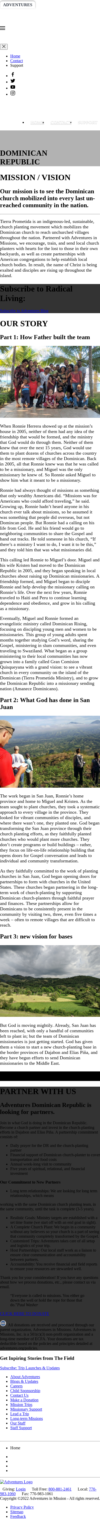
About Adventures (25, 1377)
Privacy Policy (22, 1507)
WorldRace (53, 5)
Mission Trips (21, 1404)
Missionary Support (26, 1409)
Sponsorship (52, 13)
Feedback (18, 1516)
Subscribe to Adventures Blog (24, 311)
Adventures (17, 5)
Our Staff (17, 1423)
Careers (16, 1386)
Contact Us (19, 1395)
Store (33, 22)
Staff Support (21, 1428)
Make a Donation (24, 1400)
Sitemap (16, 1512)
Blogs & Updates (24, 1381)
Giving (10, 22)
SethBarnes (17, 13)
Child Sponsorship (25, 1390)
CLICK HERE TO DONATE (24, 1313)
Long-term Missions (26, 1418)
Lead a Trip (19, 1414)
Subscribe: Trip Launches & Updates (30, 1368)
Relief (82, 13)
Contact (16, 61)
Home (15, 56)
